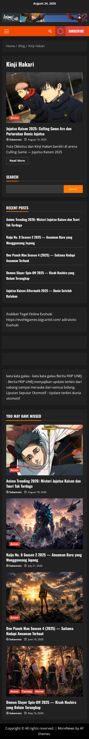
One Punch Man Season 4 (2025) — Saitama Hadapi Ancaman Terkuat (39, 631)
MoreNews (66, 728)
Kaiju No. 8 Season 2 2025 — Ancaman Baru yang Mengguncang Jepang (44, 557)
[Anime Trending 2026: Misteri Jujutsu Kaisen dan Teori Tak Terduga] (44, 450)
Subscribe (76, 31)
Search (12, 177)
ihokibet (12, 314)
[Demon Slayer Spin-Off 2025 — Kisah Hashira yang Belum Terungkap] (44, 671)
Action (15, 117)
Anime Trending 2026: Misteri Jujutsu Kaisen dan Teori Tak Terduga (43, 483)
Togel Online (29, 314)
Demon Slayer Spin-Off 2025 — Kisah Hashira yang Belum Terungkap (41, 705)
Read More (19, 161)
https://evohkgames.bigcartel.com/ (33, 319)
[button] (6, 31)
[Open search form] (50, 31)
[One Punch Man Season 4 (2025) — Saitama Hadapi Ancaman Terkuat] (44, 597)
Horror (39, 691)
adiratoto (69, 319)
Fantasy (27, 691)
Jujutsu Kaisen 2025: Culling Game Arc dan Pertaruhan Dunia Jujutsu (44, 97)
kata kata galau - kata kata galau (31, 376)
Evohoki (46, 314)
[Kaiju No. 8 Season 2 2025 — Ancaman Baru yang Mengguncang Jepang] (44, 523)
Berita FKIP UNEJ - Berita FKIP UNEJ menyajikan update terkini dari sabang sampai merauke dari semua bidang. (44, 381)
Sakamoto (15, 139)
